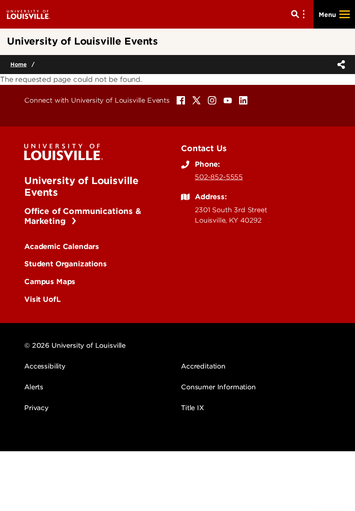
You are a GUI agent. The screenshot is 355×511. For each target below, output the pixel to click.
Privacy (36, 408)
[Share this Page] (339, 64)
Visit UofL (42, 299)
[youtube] (227, 100)
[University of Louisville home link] (28, 14)
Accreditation (203, 366)
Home (18, 64)
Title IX (192, 408)
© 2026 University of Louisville (75, 345)
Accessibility (44, 366)
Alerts (33, 387)
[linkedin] (243, 100)
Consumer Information (218, 387)
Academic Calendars (61, 246)
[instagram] (212, 100)
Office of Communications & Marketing (82, 216)
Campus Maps (49, 281)
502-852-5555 (219, 177)
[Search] (299, 14)
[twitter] (196, 100)
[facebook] (181, 100)
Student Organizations (65, 263)
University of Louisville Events (81, 186)
